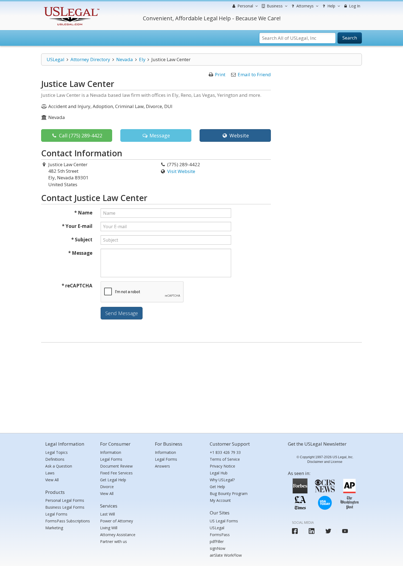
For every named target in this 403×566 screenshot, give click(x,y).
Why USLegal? (222, 479)
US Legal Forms (224, 520)
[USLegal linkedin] (311, 531)
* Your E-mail (77, 226)
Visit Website (181, 171)
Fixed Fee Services (116, 473)
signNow (217, 548)
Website (238, 135)
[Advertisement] (201, 386)
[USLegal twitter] (328, 531)
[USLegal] (71, 7)
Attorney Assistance (117, 534)
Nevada (124, 59)
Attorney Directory (90, 59)
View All (52, 479)
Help (330, 6)
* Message (80, 253)
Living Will (108, 527)
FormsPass (220, 534)
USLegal (55, 59)
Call (80, 135)
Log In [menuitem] (354, 6)
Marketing (54, 527)
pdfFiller (217, 541)
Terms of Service (225, 459)
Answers (162, 466)
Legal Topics (56, 452)
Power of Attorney (116, 520)
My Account (220, 500)
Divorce (107, 486)
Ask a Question (58, 466)
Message (159, 135)
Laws (50, 473)
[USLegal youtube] (345, 531)
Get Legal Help (113, 479)
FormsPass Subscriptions (67, 520)
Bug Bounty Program (229, 493)
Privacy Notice (222, 466)
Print (220, 74)
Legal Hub (219, 473)
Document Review (116, 466)
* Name (83, 213)
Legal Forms (56, 514)
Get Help (217, 486)
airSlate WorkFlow (226, 555)
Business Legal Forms (64, 507)
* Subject (81, 239)
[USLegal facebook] (295, 531)
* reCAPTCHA (77, 285)
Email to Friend (254, 74)
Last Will (107, 514)
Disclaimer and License (324, 462)
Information (110, 452)
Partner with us (113, 541)
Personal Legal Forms (64, 500)
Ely (142, 59)
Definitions (54, 459)
